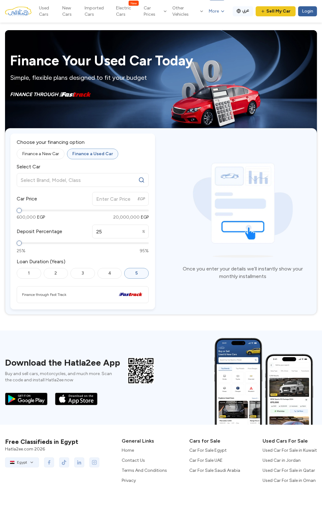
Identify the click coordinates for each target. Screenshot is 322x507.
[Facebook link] (49, 462)
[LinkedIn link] (79, 462)
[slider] (19, 210)
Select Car (28, 166)
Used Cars (44, 11)
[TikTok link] (64, 462)
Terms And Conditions (144, 470)
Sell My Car (278, 11)
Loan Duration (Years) (41, 261)
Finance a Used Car (92, 153)
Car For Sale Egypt (208, 450)
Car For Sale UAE (206, 460)
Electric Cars (126, 11)
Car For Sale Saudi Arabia (214, 470)
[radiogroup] (83, 154)
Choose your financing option (51, 142)
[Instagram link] (94, 462)
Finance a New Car (40, 153)
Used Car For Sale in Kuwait (290, 450)
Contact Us (133, 460)
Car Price (27, 198)
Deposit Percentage (39, 231)
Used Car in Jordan (282, 460)
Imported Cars (94, 11)
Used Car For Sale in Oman (289, 480)
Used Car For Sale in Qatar (289, 470)
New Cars (67, 11)
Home (128, 450)
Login (307, 11)
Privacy (129, 480)
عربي (245, 10)
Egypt (22, 462)
